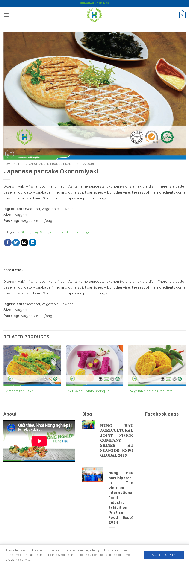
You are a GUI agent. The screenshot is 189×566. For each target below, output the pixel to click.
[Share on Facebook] (8, 242)
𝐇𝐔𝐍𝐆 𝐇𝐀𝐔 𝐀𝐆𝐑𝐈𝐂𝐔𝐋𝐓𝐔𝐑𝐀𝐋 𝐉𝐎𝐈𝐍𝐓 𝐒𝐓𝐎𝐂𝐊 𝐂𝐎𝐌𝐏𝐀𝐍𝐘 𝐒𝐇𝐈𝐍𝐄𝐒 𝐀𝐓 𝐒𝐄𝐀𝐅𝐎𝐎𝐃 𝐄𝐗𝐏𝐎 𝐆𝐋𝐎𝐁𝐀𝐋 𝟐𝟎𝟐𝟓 (116, 440)
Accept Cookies (164, 555)
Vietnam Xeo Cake (19, 391)
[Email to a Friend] (24, 242)
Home (7, 164)
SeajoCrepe (89, 164)
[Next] (185, 374)
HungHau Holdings (94, 3)
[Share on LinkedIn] (32, 242)
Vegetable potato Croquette (151, 391)
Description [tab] (13, 270)
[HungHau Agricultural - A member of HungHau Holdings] (94, 15)
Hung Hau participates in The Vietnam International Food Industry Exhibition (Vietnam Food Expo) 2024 (121, 497)
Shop (20, 164)
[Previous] (3, 374)
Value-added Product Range (52, 164)
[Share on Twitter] (16, 242)
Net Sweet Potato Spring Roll (89, 391)
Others (25, 232)
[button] (6, 15)
